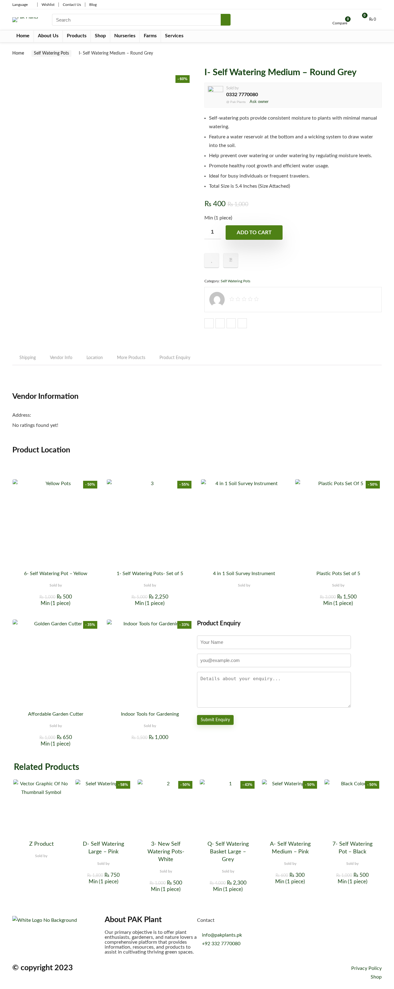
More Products (131, 358)
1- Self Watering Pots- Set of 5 (150, 573)
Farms (150, 35)
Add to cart (254, 232)
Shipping (27, 358)
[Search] (226, 20)
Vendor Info (61, 358)
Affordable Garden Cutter (55, 714)
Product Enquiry (174, 358)
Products (76, 35)
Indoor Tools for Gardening (150, 714)
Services (174, 35)
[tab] (27, 357)
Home (23, 35)
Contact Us (72, 4)
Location (94, 358)
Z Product (41, 844)
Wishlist (48, 4)
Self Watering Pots (51, 53)
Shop (100, 35)
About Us (48, 35)
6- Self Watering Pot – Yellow (55, 573)
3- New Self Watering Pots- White (165, 851)
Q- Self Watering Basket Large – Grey (228, 851)
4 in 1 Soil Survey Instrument (244, 573)
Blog (93, 4)
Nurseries (124, 35)
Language (20, 4)
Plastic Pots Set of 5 (338, 573)
